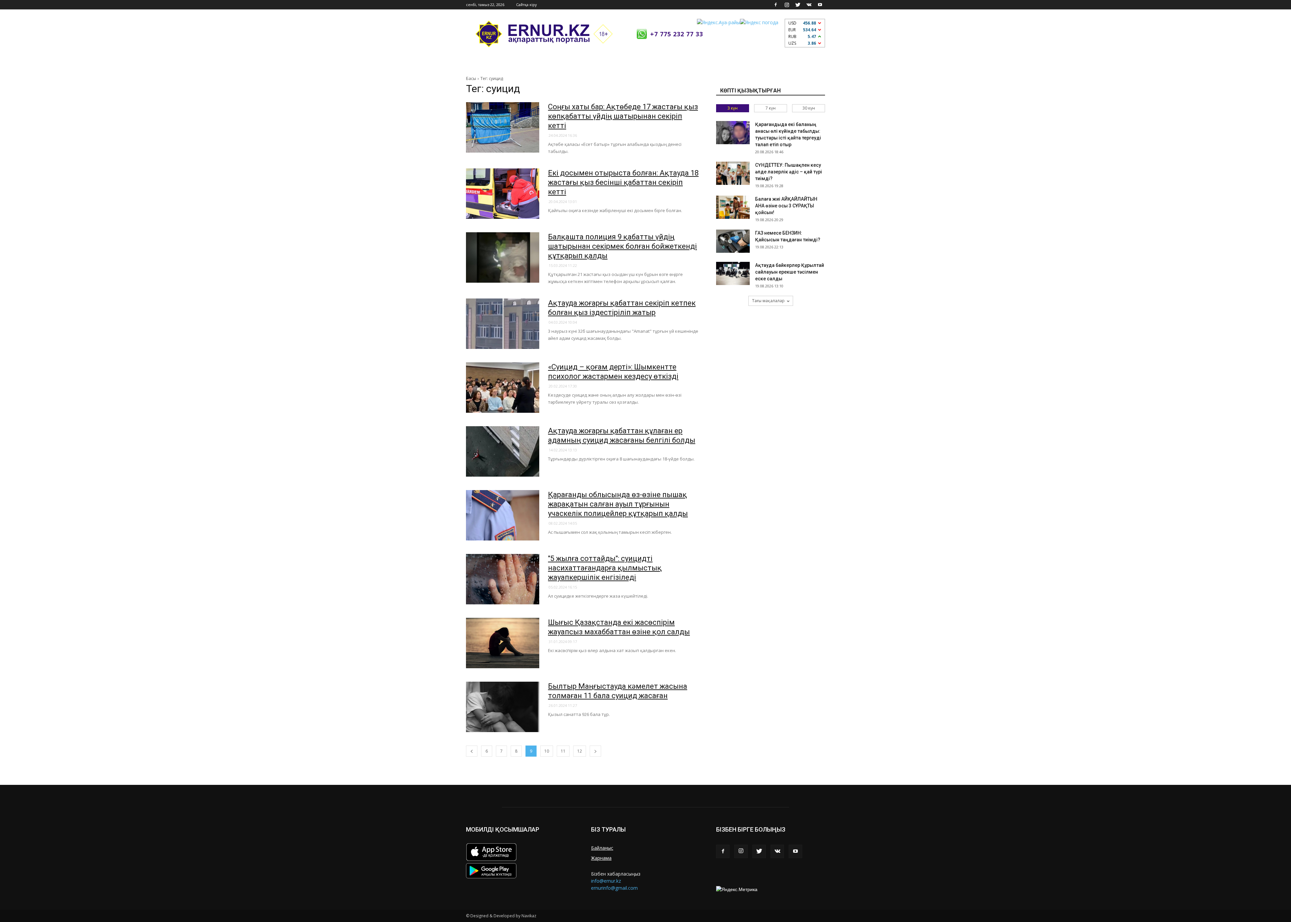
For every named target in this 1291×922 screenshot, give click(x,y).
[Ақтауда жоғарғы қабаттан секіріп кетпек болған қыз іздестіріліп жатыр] (502, 323)
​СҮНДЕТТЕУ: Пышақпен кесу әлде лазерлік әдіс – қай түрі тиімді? (788, 171)
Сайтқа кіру (526, 4)
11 (563, 751)
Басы (471, 78)
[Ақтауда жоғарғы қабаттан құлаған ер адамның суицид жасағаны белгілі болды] (502, 451)
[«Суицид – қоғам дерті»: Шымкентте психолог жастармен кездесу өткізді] (502, 387)
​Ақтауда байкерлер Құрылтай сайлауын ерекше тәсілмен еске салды (789, 272)
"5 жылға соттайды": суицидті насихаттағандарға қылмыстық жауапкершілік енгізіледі (605, 568)
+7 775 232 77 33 (676, 34)
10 (546, 751)
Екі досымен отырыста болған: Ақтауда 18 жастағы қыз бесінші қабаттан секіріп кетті (623, 182)
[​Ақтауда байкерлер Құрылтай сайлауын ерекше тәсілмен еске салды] (733, 273)
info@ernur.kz (606, 881)
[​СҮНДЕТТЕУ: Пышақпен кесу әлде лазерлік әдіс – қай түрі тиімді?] (733, 173)
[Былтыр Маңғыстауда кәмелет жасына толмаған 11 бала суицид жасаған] (502, 707)
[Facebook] (776, 4)
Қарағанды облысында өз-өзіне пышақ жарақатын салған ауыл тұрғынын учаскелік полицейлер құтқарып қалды (618, 504)
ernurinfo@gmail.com (614, 888)
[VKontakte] (809, 4)
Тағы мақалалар (768, 301)
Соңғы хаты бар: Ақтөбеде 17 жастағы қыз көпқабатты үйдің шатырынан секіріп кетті (623, 116)
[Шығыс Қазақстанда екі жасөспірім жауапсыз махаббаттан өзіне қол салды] (502, 643)
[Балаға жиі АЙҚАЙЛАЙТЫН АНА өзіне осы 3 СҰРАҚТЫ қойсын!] (733, 207)
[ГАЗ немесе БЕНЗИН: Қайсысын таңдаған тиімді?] (733, 241)
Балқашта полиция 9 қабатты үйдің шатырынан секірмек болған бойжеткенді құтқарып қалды (622, 246)
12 (579, 751)
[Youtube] (820, 4)
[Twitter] (798, 4)
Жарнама (601, 858)
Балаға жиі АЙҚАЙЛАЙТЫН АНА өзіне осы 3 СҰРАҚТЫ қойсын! (786, 205)
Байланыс (602, 848)
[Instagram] (787, 4)
